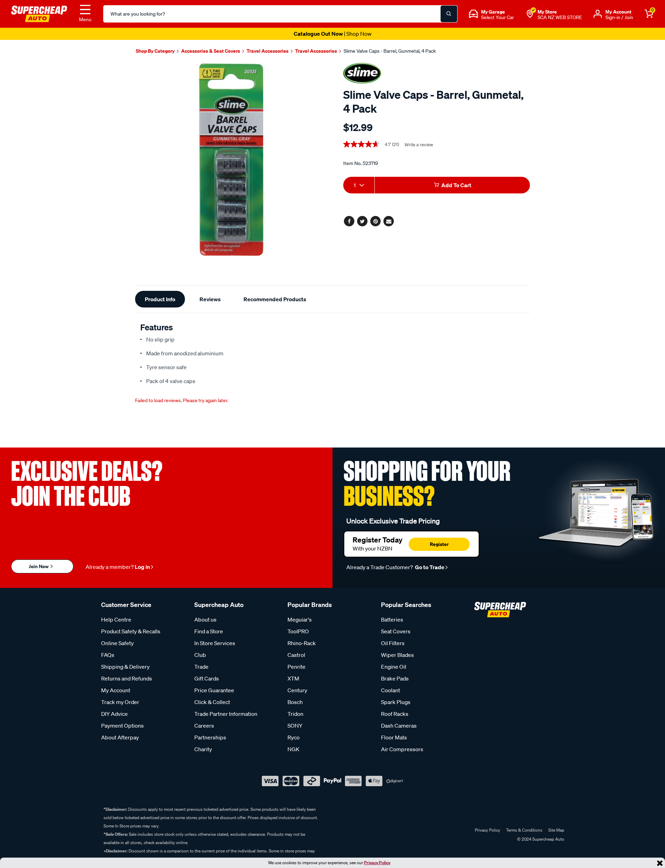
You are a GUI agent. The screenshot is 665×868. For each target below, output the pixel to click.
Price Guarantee (214, 690)
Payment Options (122, 725)
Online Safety (117, 643)
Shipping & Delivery (125, 666)
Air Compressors (402, 749)
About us (205, 619)
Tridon (295, 713)
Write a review (419, 144)
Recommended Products (274, 299)
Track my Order (120, 701)
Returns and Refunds (126, 678)
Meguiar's (299, 619)
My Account (115, 690)
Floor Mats (394, 737)
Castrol (296, 654)
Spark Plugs (395, 701)
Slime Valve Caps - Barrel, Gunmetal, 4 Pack (390, 51)
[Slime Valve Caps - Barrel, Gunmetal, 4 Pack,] (231, 159)
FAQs (107, 654)
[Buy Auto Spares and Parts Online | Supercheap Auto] (39, 13)
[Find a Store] (530, 14)
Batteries (392, 619)
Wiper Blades (397, 654)
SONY (294, 725)
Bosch (295, 701)
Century (297, 690)
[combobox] (358, 185)
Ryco (293, 737)
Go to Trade (429, 567)
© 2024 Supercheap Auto (540, 839)
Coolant (390, 690)
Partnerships (210, 737)
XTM (293, 678)
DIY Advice (114, 713)
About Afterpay (120, 737)
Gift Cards (206, 678)
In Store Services (214, 643)
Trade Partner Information (225, 713)
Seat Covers (395, 631)
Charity (203, 749)
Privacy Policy (377, 863)
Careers (204, 725)
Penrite (296, 666)
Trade (201, 666)
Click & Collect (212, 701)
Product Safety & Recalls (130, 631)
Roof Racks (394, 713)
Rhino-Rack (301, 643)
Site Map (556, 830)
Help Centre (116, 619)
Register (439, 544)
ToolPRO (298, 631)
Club (200, 654)
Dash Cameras (399, 725)
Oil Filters (393, 643)
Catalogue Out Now (333, 33)
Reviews (210, 299)
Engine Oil (393, 666)
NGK (293, 749)
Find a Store (208, 631)
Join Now (39, 566)
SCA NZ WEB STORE (560, 17)
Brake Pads (395, 678)
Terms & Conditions (524, 830)
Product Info (160, 299)
